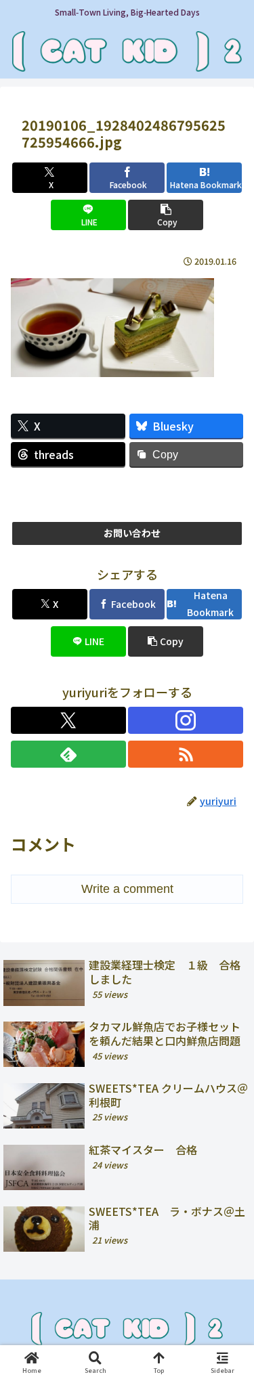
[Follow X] (68, 720)
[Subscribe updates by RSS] (185, 754)
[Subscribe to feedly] (68, 754)
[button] (165, 215)
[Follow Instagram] (185, 720)
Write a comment (127, 889)
